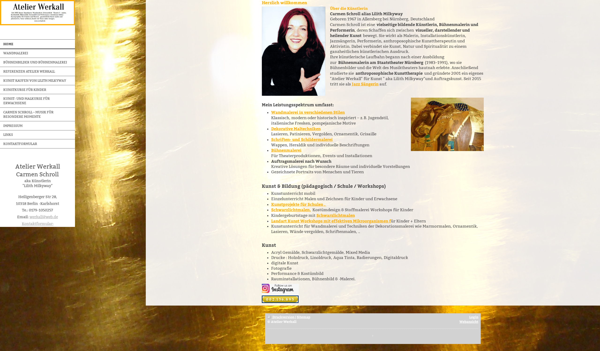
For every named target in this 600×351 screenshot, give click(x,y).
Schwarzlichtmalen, (291, 209)
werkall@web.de (44, 217)
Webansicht (468, 321)
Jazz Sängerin (365, 84)
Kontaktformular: (37, 224)
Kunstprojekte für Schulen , (298, 204)
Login (473, 316)
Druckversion (283, 316)
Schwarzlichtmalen (335, 215)
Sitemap (303, 316)
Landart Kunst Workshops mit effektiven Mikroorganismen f (331, 221)
